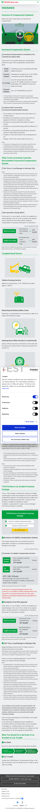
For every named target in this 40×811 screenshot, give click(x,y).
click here (5, 388)
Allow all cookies (20, 427)
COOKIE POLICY (5, 796)
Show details (30, 421)
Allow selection (20, 433)
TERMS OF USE (5, 791)
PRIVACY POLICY (5, 793)
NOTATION (4, 789)
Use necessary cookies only (20, 439)
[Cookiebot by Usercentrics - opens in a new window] (30, 370)
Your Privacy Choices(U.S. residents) (10, 798)
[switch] (35, 402)
